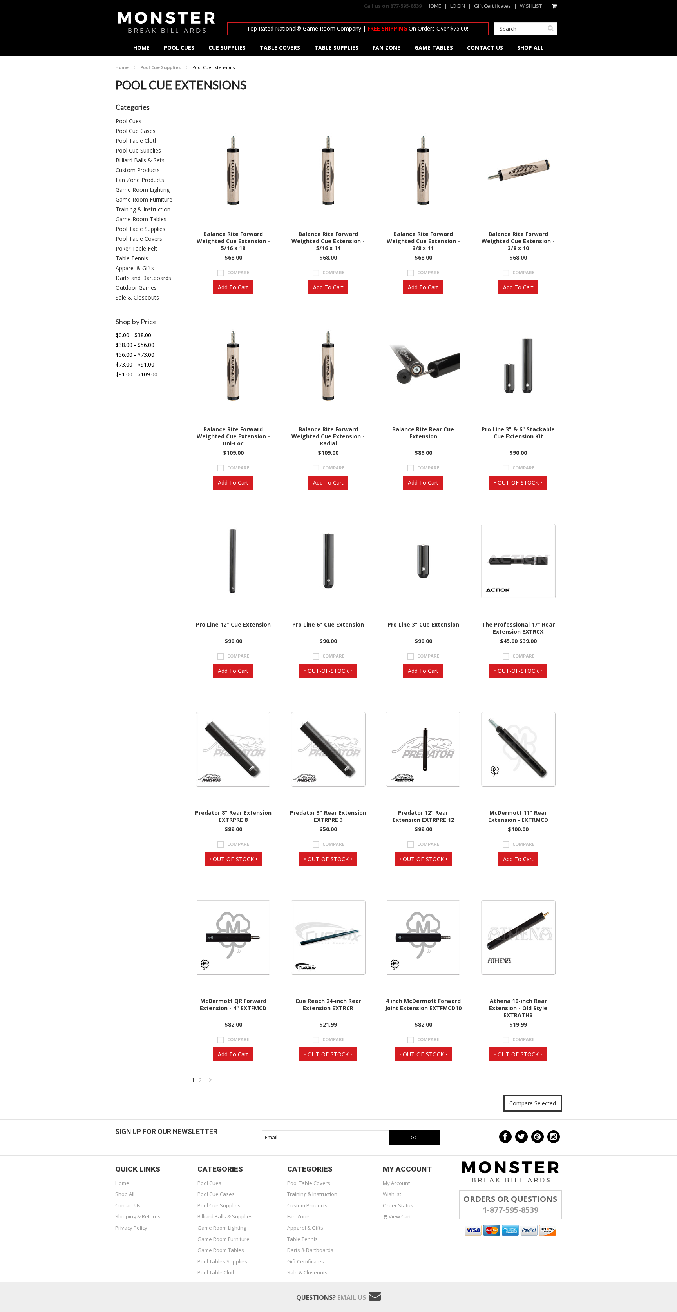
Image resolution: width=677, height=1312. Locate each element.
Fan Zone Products (140, 180)
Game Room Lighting (143, 189)
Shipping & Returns (138, 1216)
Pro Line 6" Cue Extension (328, 624)
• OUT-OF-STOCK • (518, 482)
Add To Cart (233, 287)
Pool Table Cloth (137, 140)
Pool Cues (128, 121)
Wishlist (392, 1194)
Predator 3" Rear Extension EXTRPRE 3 (328, 816)
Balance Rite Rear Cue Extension (423, 433)
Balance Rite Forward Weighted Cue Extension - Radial (328, 436)
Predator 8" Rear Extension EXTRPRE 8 (233, 816)
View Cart (399, 1216)
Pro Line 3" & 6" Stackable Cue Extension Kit (518, 433)
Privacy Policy (131, 1227)
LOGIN (457, 5)
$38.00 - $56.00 (135, 345)
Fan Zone (298, 1216)
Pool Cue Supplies (160, 67)
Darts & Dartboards (310, 1250)
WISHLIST (531, 5)
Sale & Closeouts (137, 297)
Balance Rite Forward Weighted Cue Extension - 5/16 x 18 (233, 241)
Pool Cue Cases (136, 130)
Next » (210, 1082)
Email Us (351, 1297)
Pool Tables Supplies (222, 1261)
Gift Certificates (492, 5)
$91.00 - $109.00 (136, 374)
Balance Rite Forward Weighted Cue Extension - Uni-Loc (233, 436)
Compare (238, 272)
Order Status (398, 1205)
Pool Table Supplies (140, 229)
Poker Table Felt (136, 248)
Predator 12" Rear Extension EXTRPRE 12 (423, 816)
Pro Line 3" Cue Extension (423, 624)
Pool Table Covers (139, 238)
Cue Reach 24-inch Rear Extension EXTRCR (328, 1005)
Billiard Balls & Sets (140, 160)
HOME (434, 5)
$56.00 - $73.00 (135, 354)
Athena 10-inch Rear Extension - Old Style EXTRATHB (518, 1008)
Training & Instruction (143, 209)
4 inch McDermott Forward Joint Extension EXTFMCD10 (423, 1005)
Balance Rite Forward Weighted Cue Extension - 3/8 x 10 (518, 241)
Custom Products (138, 170)
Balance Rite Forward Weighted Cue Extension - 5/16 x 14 (328, 241)
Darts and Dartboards (143, 278)
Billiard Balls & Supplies (225, 1216)
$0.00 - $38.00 (133, 335)
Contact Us (128, 1205)
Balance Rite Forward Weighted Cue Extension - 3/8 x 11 (423, 241)
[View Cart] (555, 6)
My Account (396, 1183)
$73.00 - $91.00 (135, 364)
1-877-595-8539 (510, 1210)
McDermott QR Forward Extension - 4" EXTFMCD (233, 1005)
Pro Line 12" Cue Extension (233, 624)
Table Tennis (132, 258)
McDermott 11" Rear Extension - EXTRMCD (518, 816)
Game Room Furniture (144, 199)
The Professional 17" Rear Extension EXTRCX (518, 628)
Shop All (124, 1194)
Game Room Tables (141, 219)
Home (122, 67)
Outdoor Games (136, 287)
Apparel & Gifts (135, 268)
